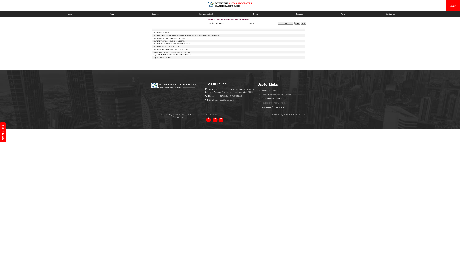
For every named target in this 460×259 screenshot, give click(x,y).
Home (69, 14)
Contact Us (390, 14)
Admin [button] (343, 14)
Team (112, 14)
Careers (299, 14)
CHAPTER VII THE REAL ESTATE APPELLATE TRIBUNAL (170, 49)
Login (452, 6)
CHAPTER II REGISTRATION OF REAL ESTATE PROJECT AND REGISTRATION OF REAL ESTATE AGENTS (186, 36)
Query (255, 14)
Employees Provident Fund (273, 107)
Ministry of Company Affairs (273, 103)
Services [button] (156, 14)
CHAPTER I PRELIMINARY (161, 33)
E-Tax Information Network (273, 99)
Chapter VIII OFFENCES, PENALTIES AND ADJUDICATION (171, 52)
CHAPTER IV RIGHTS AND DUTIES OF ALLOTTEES (169, 41)
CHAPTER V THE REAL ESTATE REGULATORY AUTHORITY (171, 44)
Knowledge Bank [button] (206, 14)
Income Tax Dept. (269, 90)
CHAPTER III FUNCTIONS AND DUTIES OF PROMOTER (170, 38)
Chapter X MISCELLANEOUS (162, 58)
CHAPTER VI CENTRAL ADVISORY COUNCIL (167, 47)
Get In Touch (3, 132)
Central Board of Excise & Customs (276, 95)
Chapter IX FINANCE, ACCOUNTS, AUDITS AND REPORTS (172, 55)
